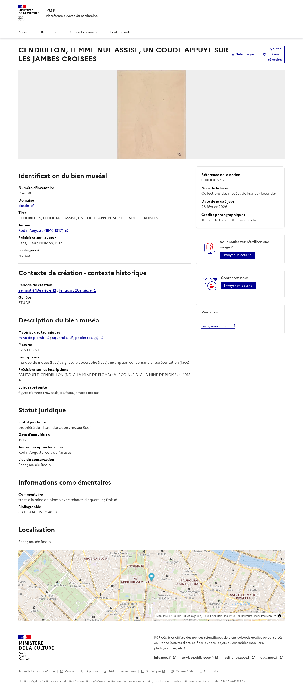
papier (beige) (86, 337)
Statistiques (153, 671)
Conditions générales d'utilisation (99, 681)
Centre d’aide (184, 671)
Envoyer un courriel (237, 255)
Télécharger (245, 54)
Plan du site (211, 671)
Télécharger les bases (122, 671)
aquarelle (60, 337)
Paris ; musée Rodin (215, 326)
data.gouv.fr (269, 657)
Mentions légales (28, 681)
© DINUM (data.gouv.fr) (188, 616)
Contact (70, 671)
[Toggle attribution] (279, 616)
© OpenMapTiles (217, 616)
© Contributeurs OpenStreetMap (252, 616)
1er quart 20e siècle (75, 290)
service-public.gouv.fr (198, 657)
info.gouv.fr (163, 657)
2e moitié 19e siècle (34, 290)
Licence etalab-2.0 (213, 681)
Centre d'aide (120, 32)
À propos (92, 671)
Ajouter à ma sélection (275, 54)
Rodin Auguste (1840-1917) (40, 230)
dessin (23, 205)
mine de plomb (31, 337)
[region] (151, 585)
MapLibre (162, 616)
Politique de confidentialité (58, 681)
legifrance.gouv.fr (237, 657)
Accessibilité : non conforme (36, 671)
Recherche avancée (83, 32)
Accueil (24, 32)
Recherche (49, 32)
